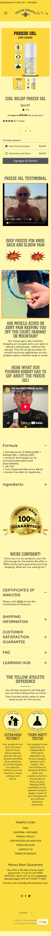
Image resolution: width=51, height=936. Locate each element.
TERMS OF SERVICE (25, 853)
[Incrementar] (30, 131)
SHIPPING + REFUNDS (25, 832)
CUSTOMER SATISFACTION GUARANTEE (16, 637)
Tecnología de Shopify (25, 923)
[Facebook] (25, 896)
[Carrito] (46, 13)
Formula (10, 445)
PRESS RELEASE (25, 845)
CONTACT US (25, 849)
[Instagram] (22, 896)
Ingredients (13, 484)
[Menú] (6, 13)
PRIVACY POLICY (25, 836)
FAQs (25, 828)
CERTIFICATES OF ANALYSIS (19, 592)
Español (23, 913)
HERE (20, 601)
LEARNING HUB (16, 663)
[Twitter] (29, 896)
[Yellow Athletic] (25, 13)
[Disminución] (21, 131)
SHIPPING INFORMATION (15, 619)
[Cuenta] (38, 13)
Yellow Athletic (30, 920)
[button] (42, 12)
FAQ (6, 652)
